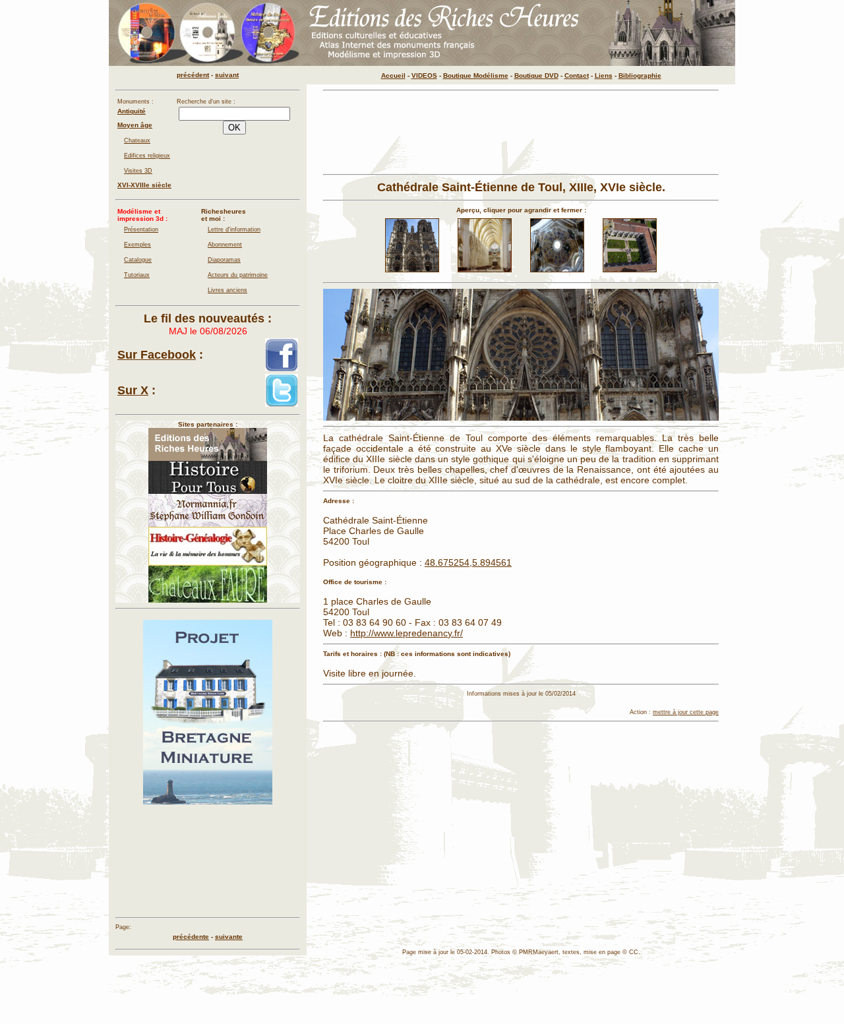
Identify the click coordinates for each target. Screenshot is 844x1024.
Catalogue (138, 259)
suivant (227, 74)
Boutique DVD (536, 75)
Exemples (137, 244)
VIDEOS (424, 75)
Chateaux (137, 140)
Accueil (393, 75)
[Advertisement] (521, 132)
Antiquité (131, 111)
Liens (604, 75)
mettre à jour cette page (686, 712)
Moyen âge (134, 125)
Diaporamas (224, 259)
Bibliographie (639, 75)
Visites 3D (138, 170)
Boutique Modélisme (475, 75)
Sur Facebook (156, 354)
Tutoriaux (137, 275)
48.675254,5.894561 (468, 562)
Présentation (141, 229)
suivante (229, 936)
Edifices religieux (147, 155)
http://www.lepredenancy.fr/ (406, 633)
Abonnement (225, 244)
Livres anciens (227, 290)
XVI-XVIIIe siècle (144, 185)
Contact (576, 75)
